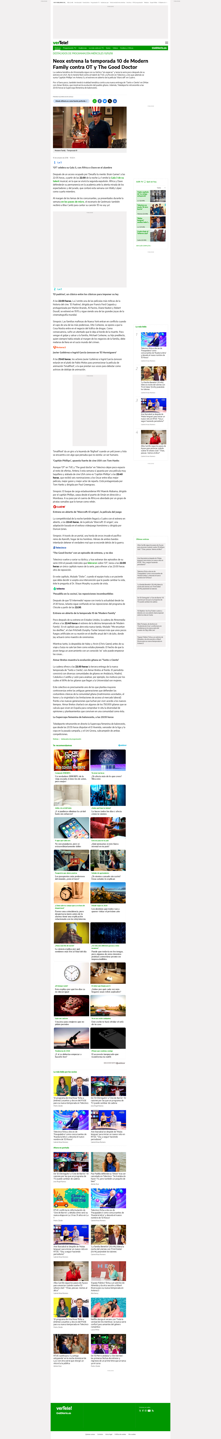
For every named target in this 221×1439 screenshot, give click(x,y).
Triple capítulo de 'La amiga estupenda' (143, 194)
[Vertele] (64, 1408)
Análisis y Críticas (126, 48)
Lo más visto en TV (96, 48)
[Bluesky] (105, 101)
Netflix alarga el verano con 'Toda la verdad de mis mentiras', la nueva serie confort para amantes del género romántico (108, 1323)
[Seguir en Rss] (153, 1411)
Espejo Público (153, 2)
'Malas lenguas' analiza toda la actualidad (143, 220)
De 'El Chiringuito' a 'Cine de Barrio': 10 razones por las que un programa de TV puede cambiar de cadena (108, 1100)
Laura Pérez (95, 1330)
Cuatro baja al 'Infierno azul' (142, 232)
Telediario (146, 2)
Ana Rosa (128, 2)
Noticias (58, 48)
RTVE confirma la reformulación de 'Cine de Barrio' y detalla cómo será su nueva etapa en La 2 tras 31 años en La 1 (71, 1214)
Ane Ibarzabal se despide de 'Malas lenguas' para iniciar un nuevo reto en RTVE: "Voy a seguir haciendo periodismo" (153, 417)
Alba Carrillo (70, 2)
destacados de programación (71, 739)
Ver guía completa (143, 246)
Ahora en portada (61, 1148)
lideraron (93, 562)
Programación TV (95, 2)
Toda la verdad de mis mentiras (117, 2)
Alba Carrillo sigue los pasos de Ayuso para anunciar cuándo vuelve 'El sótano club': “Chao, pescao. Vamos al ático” (71, 1286)
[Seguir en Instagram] (146, 1411)
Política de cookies (120, 1434)
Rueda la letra (86, 2)
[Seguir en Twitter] (140, 1411)
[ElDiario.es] (159, 48)
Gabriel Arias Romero (61, 1142)
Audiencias (83, 48)
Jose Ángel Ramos (97, 1106)
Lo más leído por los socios (65, 1072)
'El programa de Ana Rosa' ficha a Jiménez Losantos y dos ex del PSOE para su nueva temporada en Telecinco (71, 1100)
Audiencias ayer (105, 2)
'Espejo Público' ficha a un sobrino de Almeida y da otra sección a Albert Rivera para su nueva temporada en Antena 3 (107, 1286)
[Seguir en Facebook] (143, 1411)
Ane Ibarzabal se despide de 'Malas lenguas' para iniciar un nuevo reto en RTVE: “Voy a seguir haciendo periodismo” (108, 1135)
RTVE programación (138, 2)
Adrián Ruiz (95, 1184)
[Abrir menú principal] (166, 43)
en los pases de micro (72, 201)
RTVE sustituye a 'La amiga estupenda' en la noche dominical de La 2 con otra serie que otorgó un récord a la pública (70, 1359)
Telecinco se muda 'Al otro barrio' (142, 207)
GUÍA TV (146, 182)
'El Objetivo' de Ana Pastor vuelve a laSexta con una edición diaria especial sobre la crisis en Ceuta (150, 613)
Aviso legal (108, 1434)
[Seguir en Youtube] (149, 1411)
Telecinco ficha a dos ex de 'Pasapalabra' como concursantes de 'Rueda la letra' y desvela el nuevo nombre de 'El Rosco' (70, 1135)
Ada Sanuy (94, 1293)
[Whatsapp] (95, 101)
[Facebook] (100, 101)
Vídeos (115, 48)
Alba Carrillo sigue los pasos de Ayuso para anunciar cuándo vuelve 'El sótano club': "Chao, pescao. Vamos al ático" (153, 449)
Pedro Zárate (58, 1106)
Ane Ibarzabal (77, 2)
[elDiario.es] (63, 1413)
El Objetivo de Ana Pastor (164, 2)
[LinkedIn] (115, 101)
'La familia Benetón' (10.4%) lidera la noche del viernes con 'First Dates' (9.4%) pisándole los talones (107, 1249)
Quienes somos (90, 1434)
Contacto (100, 1434)
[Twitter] (110, 101)
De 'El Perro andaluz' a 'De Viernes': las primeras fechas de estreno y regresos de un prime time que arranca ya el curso (108, 1359)
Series (108, 48)
